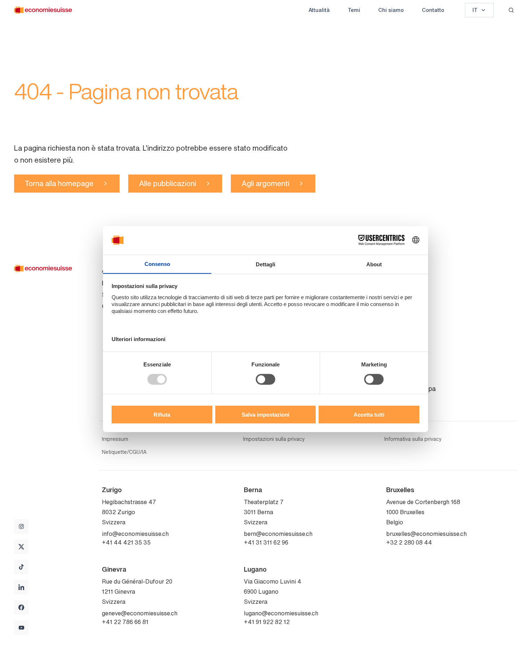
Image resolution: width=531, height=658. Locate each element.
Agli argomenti (265, 183)
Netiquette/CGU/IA (124, 452)
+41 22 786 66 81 (125, 622)
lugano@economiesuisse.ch (281, 613)
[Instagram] (21, 526)
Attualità (319, 10)
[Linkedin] (21, 587)
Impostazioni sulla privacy (274, 439)
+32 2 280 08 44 (409, 542)
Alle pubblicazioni (167, 183)
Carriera (398, 329)
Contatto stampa (411, 388)
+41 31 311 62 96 (266, 542)
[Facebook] (21, 607)
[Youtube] (21, 627)
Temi (354, 10)
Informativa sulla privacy (412, 439)
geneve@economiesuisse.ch (139, 613)
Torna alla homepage (59, 183)
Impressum (115, 439)
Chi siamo (391, 10)
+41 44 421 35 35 (126, 542)
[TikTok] (21, 567)
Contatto (433, 10)
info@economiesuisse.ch (135, 533)
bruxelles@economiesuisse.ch (426, 533)
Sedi (393, 377)
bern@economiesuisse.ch (278, 533)
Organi (396, 306)
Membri (397, 317)
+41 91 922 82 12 (267, 622)
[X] (21, 546)
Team (394, 294)
